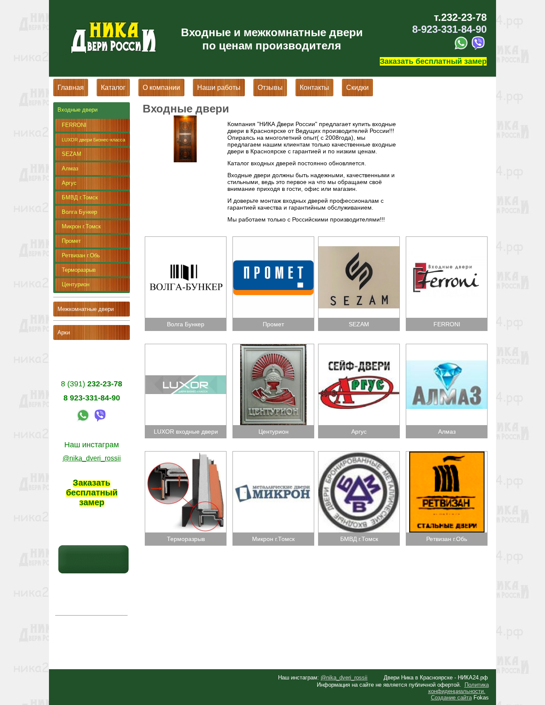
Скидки (357, 87)
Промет (71, 241)
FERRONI (74, 125)
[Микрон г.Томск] (273, 454)
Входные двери (77, 109)
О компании (161, 87)
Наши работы (219, 87)
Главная (70, 87)
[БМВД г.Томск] (360, 454)
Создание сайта (451, 697)
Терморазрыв (79, 270)
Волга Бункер (79, 212)
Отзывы (270, 87)
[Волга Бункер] (186, 239)
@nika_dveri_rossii (344, 677)
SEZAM (71, 154)
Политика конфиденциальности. (458, 688)
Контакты (314, 87)
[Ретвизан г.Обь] (446, 454)
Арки (63, 332)
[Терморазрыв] (186, 454)
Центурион (75, 284)
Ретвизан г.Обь (81, 255)
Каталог (113, 87)
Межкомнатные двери (85, 309)
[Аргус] (360, 347)
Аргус (69, 183)
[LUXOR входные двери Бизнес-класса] (186, 347)
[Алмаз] (446, 347)
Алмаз (70, 168)
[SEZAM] (360, 239)
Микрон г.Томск (81, 226)
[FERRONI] (446, 239)
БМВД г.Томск (80, 197)
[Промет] (273, 239)
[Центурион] (273, 347)
